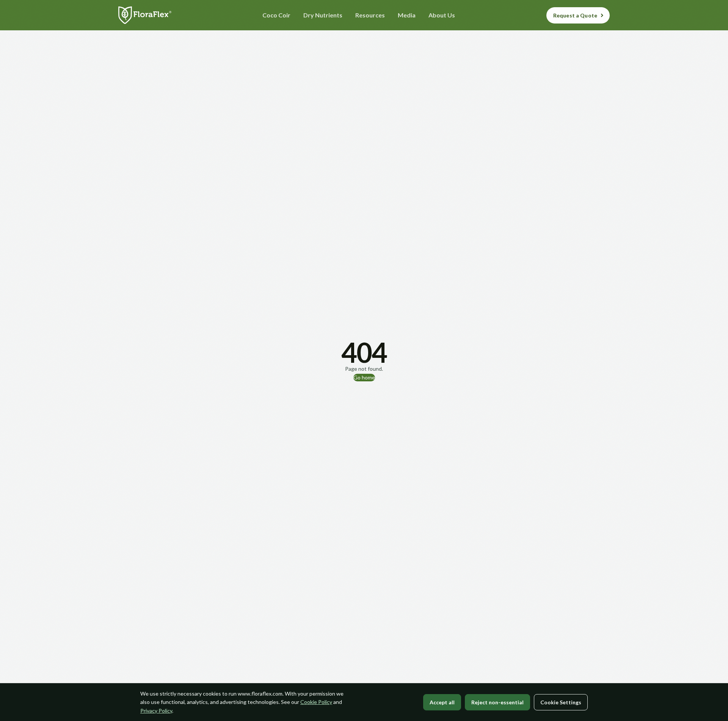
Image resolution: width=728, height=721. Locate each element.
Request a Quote (575, 15)
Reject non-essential (497, 702)
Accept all (442, 702)
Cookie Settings (560, 702)
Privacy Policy (156, 710)
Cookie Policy (316, 702)
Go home (364, 377)
